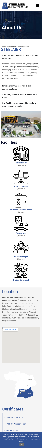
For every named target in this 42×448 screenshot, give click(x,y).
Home (4, 21)
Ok (22, 445)
